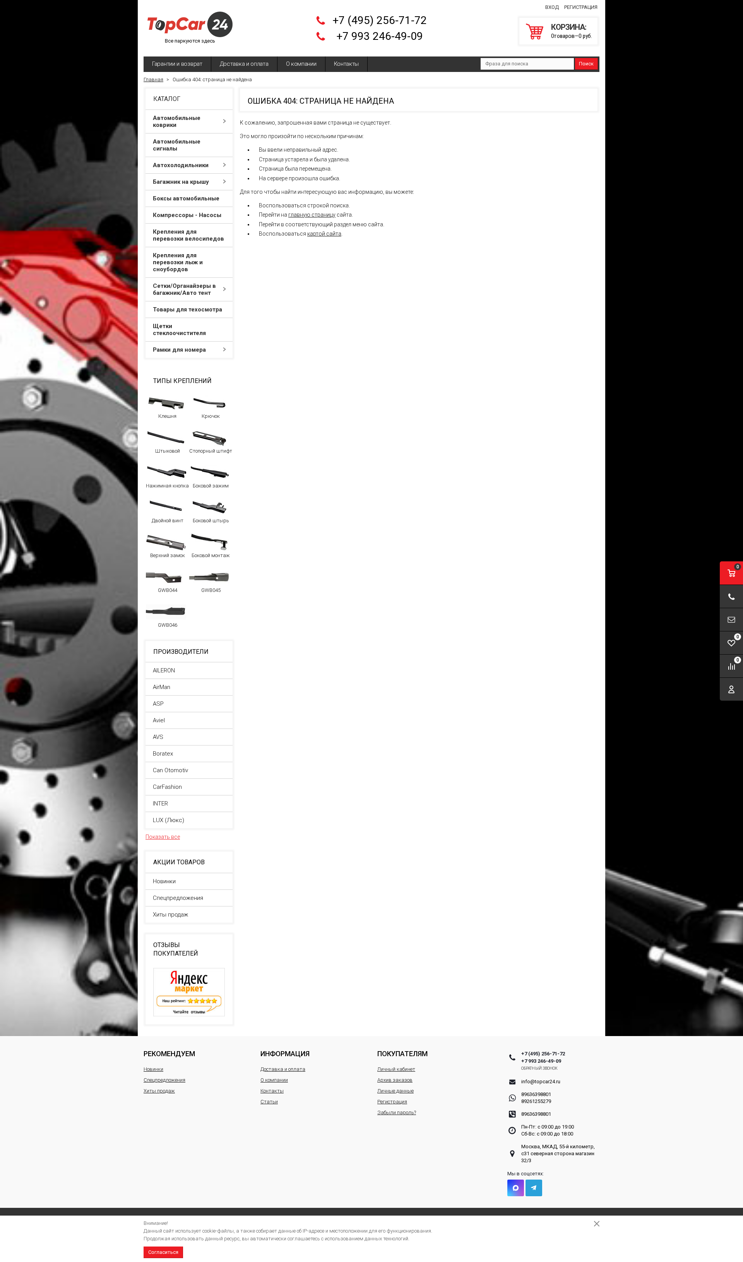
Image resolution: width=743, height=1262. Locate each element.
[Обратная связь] (731, 619)
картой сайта (324, 234)
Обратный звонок (539, 1068)
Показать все (163, 837)
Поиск (586, 64)
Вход (552, 7)
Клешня (167, 416)
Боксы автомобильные (186, 198)
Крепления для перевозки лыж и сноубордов (178, 262)
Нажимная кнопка (167, 486)
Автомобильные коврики (176, 121)
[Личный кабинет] (731, 689)
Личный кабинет (396, 1069)
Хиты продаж (170, 914)
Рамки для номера (179, 349)
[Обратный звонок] (731, 596)
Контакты (346, 63)
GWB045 (211, 590)
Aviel (159, 720)
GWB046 (167, 625)
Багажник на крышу (181, 181)
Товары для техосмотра (187, 309)
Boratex (163, 753)
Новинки (164, 881)
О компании (301, 63)
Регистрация (580, 7)
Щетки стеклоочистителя (179, 330)
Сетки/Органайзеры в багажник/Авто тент (184, 289)
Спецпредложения (178, 897)
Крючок (211, 416)
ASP (158, 703)
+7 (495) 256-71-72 (379, 20)
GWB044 (167, 590)
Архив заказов (395, 1080)
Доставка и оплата (244, 63)
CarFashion (167, 786)
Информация (285, 1054)
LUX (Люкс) (168, 820)
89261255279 (536, 1101)
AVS (158, 737)
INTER (160, 803)
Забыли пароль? (396, 1112)
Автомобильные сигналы (176, 145)
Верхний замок (167, 555)
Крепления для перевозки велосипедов (188, 235)
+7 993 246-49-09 (379, 36)
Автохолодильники (181, 165)
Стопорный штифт (210, 451)
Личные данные (395, 1091)
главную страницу (312, 215)
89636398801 (536, 1094)
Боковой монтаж (211, 555)
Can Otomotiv (170, 770)
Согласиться (163, 1252)
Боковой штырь (211, 520)
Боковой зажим (211, 486)
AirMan (161, 687)
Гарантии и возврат (177, 63)
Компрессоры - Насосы (187, 215)
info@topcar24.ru (540, 1081)
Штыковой (167, 451)
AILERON (164, 670)
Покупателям (402, 1054)
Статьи (269, 1102)
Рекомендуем (169, 1054)
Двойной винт (167, 520)
